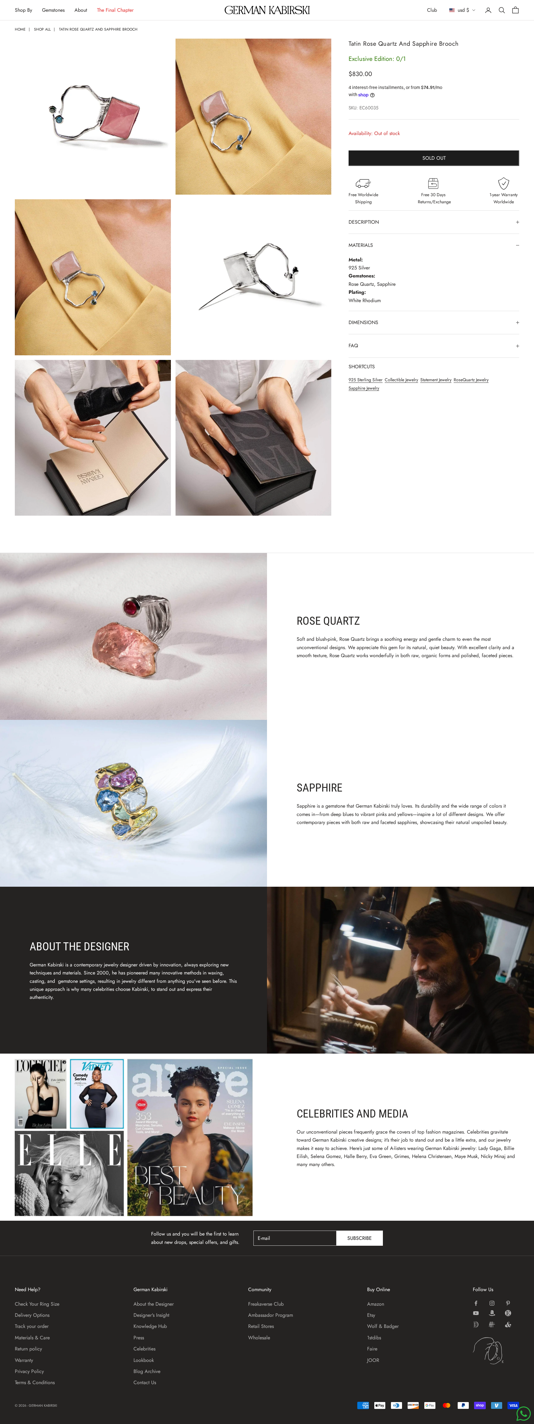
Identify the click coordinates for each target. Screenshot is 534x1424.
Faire (372, 1348)
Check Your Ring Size (37, 1304)
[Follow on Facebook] (476, 1303)
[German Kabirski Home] (496, 1350)
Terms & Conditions (35, 1382)
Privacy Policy (29, 1371)
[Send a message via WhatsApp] (523, 1413)
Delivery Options (32, 1315)
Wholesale (259, 1337)
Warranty (24, 1360)
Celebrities (144, 1348)
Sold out (434, 158)
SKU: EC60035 (363, 107)
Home (20, 29)
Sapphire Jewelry (364, 388)
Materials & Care (32, 1337)
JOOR (373, 1360)
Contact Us (145, 1382)
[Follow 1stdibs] (476, 1324)
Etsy (371, 1315)
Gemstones (53, 10)
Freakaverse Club (266, 1304)
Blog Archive (147, 1371)
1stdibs (374, 1337)
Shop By (23, 10)
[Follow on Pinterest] (508, 1303)
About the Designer (154, 1304)
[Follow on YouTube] (476, 1313)
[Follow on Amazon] (492, 1313)
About (80, 10)
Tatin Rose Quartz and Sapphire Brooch (98, 29)
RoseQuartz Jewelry (471, 380)
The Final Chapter (115, 10)
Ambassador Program (270, 1315)
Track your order (32, 1326)
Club (432, 10)
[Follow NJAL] (492, 1324)
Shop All (42, 29)
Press (139, 1337)
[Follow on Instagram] (492, 1303)
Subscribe (359, 1238)
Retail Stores (261, 1326)
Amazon (375, 1304)
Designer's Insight (151, 1315)
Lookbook (144, 1360)
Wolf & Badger (383, 1326)
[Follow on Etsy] (508, 1313)
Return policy (28, 1348)
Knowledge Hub (150, 1326)
